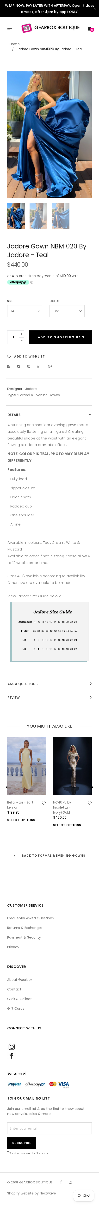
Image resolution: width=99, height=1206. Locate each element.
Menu (11, 28)
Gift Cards (15, 1008)
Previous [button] (14, 134)
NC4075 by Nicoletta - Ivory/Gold (62, 807)
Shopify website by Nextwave (31, 1193)
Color (55, 301)
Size (10, 301)
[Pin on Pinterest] (29, 366)
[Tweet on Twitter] (19, 366)
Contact (14, 989)
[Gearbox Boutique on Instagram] (70, 1182)
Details (13, 415)
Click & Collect (19, 998)
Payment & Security (24, 937)
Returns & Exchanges (25, 927)
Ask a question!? (22, 684)
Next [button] (84, 134)
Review (13, 697)
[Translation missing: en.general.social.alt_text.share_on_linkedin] (39, 366)
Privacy (13, 947)
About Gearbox (19, 979)
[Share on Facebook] (10, 366)
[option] (49, 134)
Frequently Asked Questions (30, 918)
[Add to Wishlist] (44, 803)
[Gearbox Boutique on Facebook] (61, 1182)
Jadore (31, 388)
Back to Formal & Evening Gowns (53, 855)
